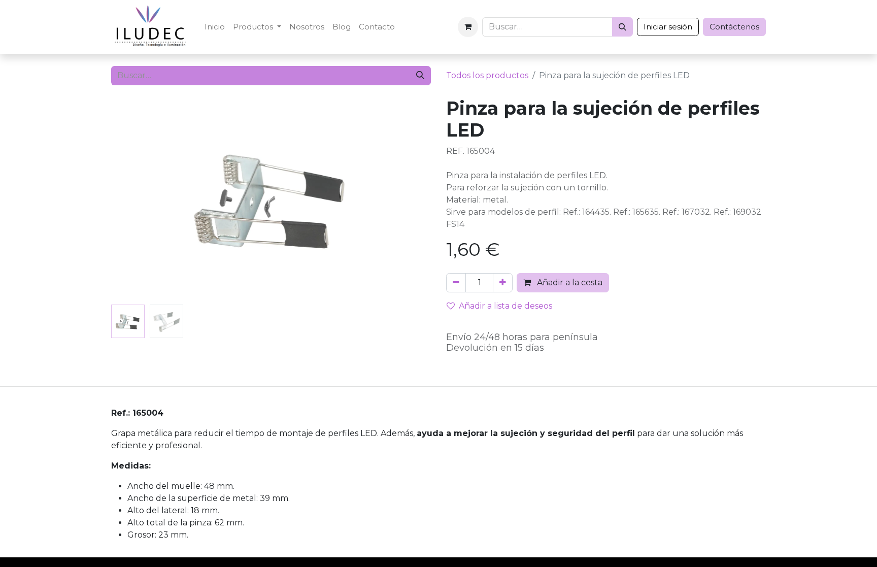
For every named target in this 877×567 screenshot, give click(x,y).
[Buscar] (622, 27)
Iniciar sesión (668, 26)
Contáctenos (734, 26)
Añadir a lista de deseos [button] (505, 306)
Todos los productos (487, 75)
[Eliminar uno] (456, 282)
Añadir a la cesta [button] (568, 282)
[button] (135, 199)
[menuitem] (214, 27)
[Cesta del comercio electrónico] (468, 27)
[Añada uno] (503, 282)
